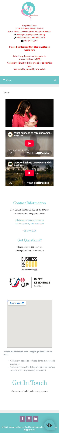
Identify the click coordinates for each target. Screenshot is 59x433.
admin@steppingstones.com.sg (30, 34)
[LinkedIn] (35, 419)
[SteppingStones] (29, 11)
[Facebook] (22, 419)
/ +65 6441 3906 (38, 37)
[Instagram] (29, 419)
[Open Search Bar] (55, 80)
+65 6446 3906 (30, 41)
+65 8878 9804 (23, 37)
